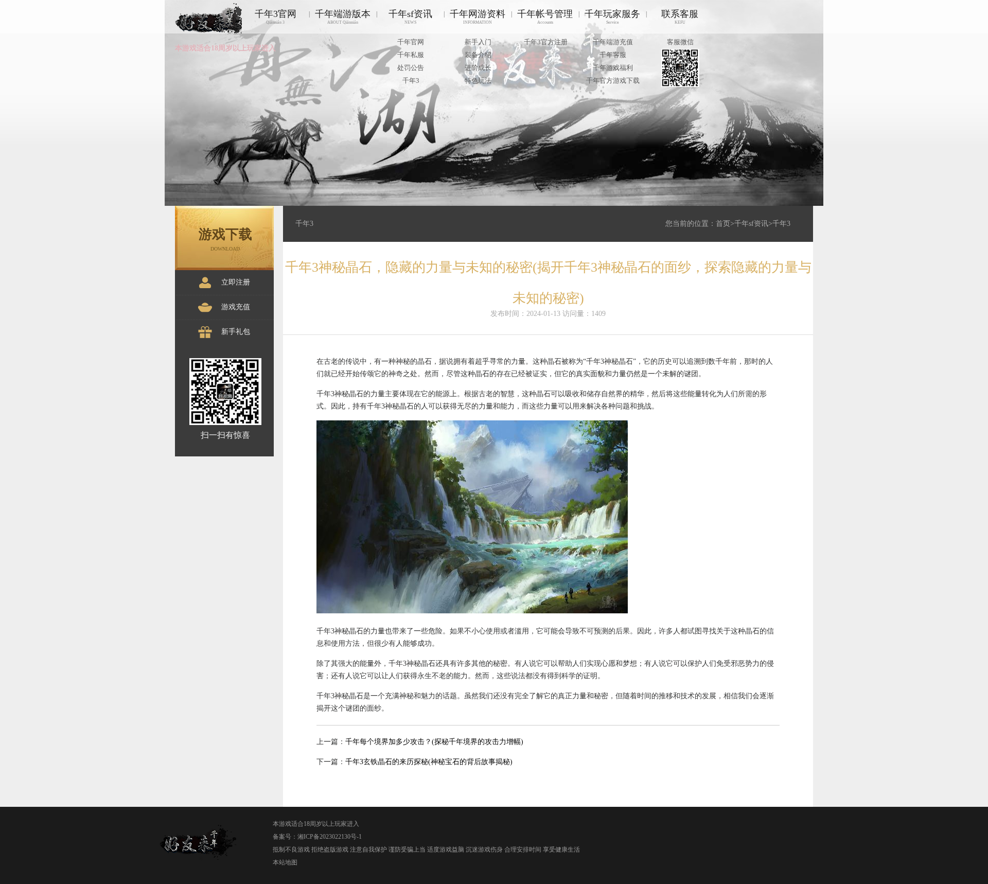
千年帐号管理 (545, 17)
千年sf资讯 (410, 17)
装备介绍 (478, 55)
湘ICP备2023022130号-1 (329, 836)
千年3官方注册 (546, 42)
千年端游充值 (613, 42)
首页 (723, 223)
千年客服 (612, 55)
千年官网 (410, 42)
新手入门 (478, 42)
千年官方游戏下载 (613, 80)
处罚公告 (410, 68)
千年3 (410, 80)
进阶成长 (478, 68)
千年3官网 (275, 17)
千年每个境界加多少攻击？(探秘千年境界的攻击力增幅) (434, 742)
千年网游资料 (477, 17)
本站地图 (285, 862)
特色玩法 (478, 80)
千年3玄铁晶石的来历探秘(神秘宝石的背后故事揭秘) (429, 762)
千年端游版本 (342, 17)
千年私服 (410, 55)
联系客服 (679, 17)
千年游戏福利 (613, 68)
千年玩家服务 (612, 17)
